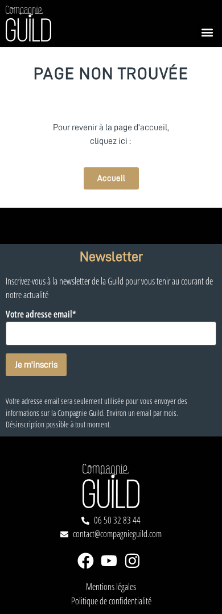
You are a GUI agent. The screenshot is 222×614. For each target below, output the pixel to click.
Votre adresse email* (41, 314)
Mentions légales (111, 587)
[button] (207, 32)
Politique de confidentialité (111, 601)
